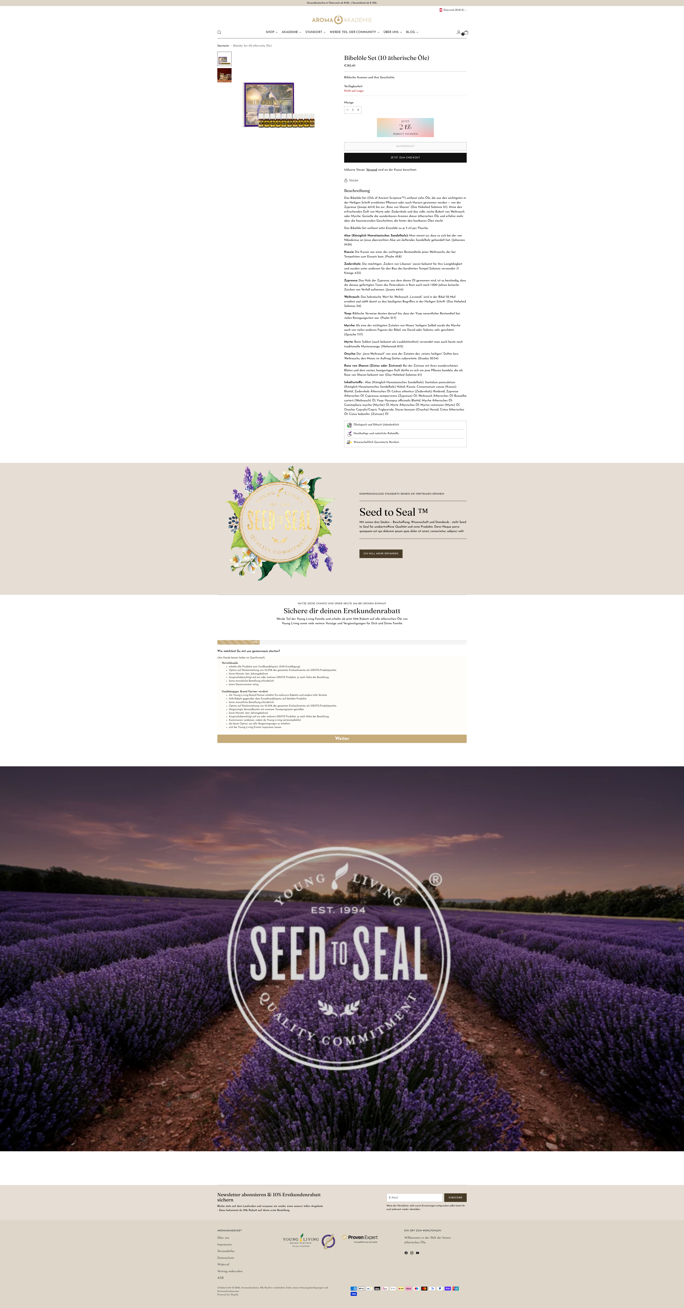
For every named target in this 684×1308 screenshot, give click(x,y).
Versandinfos (225, 1251)
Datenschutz (225, 1258)
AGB (220, 1277)
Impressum (224, 1244)
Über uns (223, 1237)
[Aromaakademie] (342, 19)
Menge (349, 102)
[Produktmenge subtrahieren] (358, 110)
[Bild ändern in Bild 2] (224, 75)
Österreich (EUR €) (453, 10)
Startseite (223, 46)
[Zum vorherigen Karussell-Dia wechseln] (455, 1173)
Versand (371, 169)
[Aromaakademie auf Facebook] (406, 1253)
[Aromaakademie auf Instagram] (412, 1253)
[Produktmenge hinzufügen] (347, 110)
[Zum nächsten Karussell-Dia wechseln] (464, 1173)
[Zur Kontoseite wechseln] (457, 32)
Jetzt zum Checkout (405, 158)
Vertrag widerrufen (229, 1271)
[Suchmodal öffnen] (219, 32)
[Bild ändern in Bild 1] (224, 59)
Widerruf (223, 1264)
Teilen (353, 181)
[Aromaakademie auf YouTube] (418, 1253)
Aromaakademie (250, 1288)
